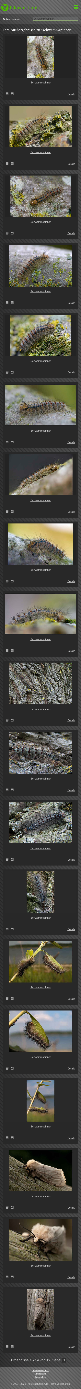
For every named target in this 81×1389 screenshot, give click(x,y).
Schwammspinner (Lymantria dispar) (8, 93)
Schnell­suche (11, 19)
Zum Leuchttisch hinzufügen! (12, 93)
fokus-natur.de (25, 7)
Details (71, 94)
